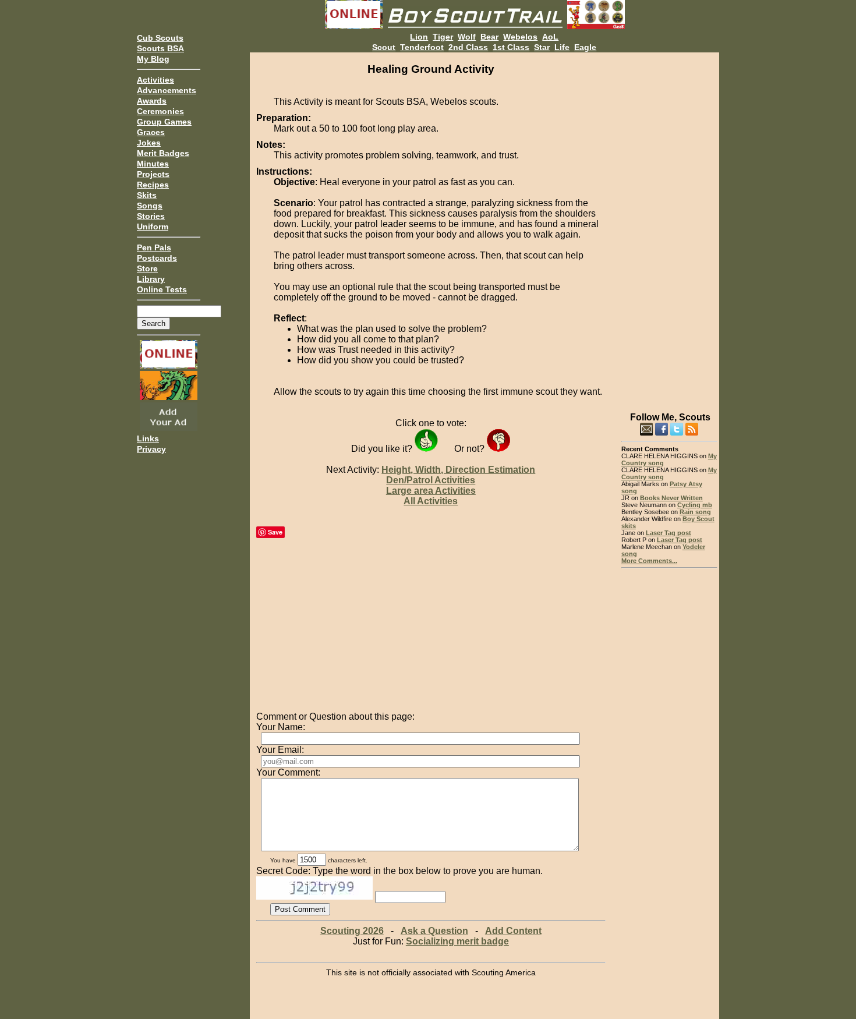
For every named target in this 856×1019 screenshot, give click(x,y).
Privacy (151, 449)
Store (147, 268)
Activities (155, 79)
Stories (151, 216)
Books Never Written (671, 497)
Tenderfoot (422, 47)
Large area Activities (431, 491)
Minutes (153, 163)
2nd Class (468, 47)
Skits (147, 195)
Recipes (153, 184)
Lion (419, 36)
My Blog (153, 58)
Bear (489, 36)
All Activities (431, 501)
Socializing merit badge (457, 941)
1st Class (511, 47)
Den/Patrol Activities (430, 480)
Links (148, 438)
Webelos (520, 36)
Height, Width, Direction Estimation (458, 470)
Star (542, 47)
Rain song (695, 511)
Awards (152, 100)
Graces (151, 132)
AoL (550, 36)
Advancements (166, 90)
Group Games (164, 121)
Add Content (513, 931)
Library (151, 279)
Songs (149, 205)
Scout (383, 47)
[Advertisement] (669, 227)
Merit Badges (163, 153)
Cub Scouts (160, 38)
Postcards (157, 258)
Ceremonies (160, 111)
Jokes (149, 142)
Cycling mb (694, 504)
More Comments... (649, 560)
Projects (153, 174)
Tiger (443, 36)
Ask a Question (434, 931)
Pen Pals (154, 247)
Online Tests (162, 289)
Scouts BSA (160, 48)
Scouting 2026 (352, 931)
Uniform (152, 226)
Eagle (585, 47)
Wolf (467, 36)
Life (562, 47)
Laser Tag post (668, 532)
